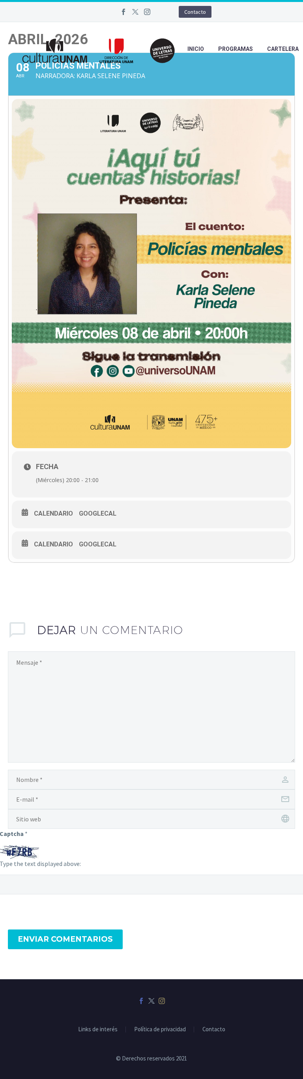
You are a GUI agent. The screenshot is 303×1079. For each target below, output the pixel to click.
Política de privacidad (160, 1029)
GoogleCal (97, 513)
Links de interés (98, 1029)
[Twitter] (135, 12)
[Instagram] (147, 12)
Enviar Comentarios (65, 939)
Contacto (195, 11)
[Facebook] (123, 12)
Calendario (53, 513)
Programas (235, 49)
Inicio (195, 49)
